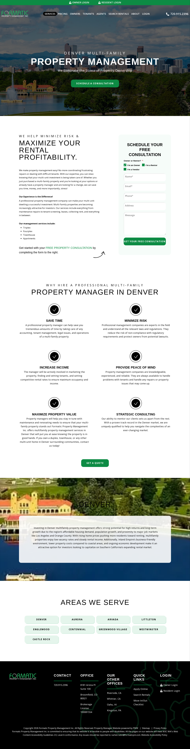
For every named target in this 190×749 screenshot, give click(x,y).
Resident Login (111, 2)
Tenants (88, 13)
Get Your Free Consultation (144, 241)
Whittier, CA (113, 698)
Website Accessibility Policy (154, 735)
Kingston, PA (114, 710)
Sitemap (146, 728)
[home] (15, 13)
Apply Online (141, 689)
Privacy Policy (160, 728)
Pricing (62, 13)
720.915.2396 (179, 14)
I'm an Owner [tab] (133, 165)
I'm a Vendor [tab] (133, 169)
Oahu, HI (112, 704)
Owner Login (80, 2)
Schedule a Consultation (95, 83)
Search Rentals (119, 13)
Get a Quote (95, 463)
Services (50, 13)
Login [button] (146, 13)
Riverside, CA (114, 692)
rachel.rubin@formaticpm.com (125, 735)
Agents (101, 13)
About (135, 13)
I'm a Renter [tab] (151, 165)
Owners (75, 13)
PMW (135, 728)
